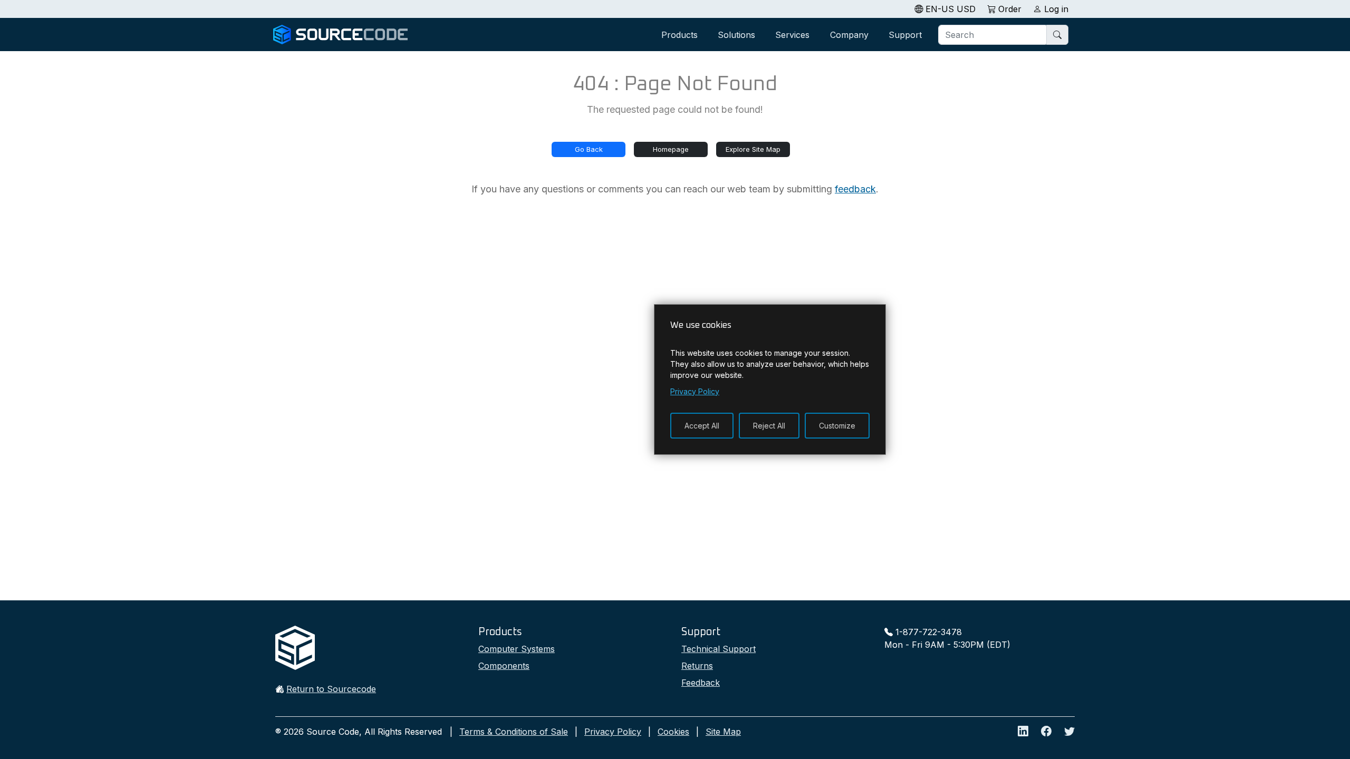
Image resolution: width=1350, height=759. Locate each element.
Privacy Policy (612, 731)
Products (679, 35)
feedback (855, 188)
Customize (837, 425)
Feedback (700, 682)
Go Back (589, 149)
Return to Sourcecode (331, 689)
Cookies (673, 731)
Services (792, 35)
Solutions (736, 35)
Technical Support (718, 649)
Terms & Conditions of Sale (513, 731)
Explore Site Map (753, 149)
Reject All (769, 425)
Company (849, 35)
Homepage (671, 149)
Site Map (723, 731)
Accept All (701, 425)
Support (905, 35)
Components (503, 665)
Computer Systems (516, 649)
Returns (697, 665)
